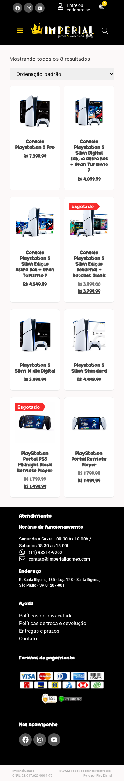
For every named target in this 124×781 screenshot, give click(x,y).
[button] (19, 30)
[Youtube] (40, 8)
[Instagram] (28, 8)
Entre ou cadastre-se (78, 7)
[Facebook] (17, 8)
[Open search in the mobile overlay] (105, 31)
